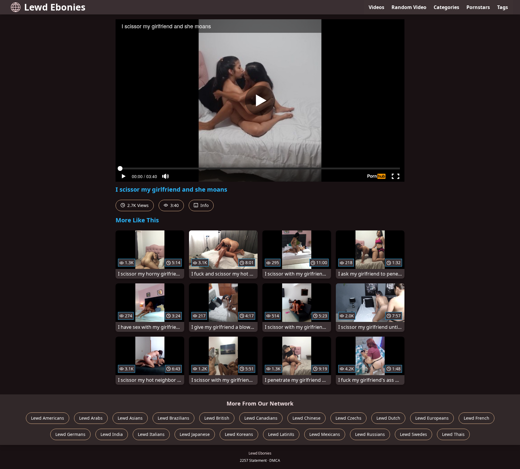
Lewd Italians (151, 434)
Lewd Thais (453, 434)
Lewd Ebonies (54, 7)
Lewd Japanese (195, 434)
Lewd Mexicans (324, 434)
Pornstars (478, 7)
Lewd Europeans (432, 418)
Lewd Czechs (348, 418)
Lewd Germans (70, 434)
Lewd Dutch (388, 418)
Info (204, 205)
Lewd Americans (47, 418)
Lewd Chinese (306, 418)
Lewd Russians (370, 434)
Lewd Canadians (260, 418)
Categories (446, 7)
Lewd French (476, 418)
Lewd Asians (130, 418)
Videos (376, 7)
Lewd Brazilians (173, 418)
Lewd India (112, 434)
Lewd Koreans (239, 434)
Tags (502, 7)
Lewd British (216, 418)
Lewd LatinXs (281, 434)
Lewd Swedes (413, 434)
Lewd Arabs (91, 418)
